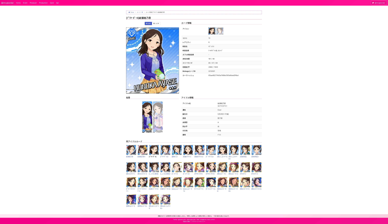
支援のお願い (187, 221)
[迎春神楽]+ (255, 156)
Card (52, 3)
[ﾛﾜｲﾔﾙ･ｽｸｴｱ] (198, 174)
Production (43, 3)
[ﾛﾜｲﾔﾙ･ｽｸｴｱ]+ (210, 174)
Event (25, 3)
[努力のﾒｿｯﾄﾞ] (130, 174)
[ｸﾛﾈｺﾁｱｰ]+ (254, 174)
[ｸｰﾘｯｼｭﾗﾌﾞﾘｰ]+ (211, 189)
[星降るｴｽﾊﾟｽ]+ (142, 206)
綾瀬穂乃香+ (142, 156)
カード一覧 (140, 12)
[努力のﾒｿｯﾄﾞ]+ (142, 174)
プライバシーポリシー (198, 221)
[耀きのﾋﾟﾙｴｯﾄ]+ (256, 189)
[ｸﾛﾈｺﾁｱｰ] (243, 174)
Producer (33, 3)
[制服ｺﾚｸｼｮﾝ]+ (198, 156)
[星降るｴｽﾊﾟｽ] (130, 206)
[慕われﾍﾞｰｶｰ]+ (233, 174)
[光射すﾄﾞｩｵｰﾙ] (153, 189)
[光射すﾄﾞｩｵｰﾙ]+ (165, 189)
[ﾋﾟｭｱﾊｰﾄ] (175, 174)
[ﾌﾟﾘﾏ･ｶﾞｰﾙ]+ (164, 156)
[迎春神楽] (243, 156)
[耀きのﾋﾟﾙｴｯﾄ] (244, 189)
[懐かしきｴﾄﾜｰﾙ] (222, 156)
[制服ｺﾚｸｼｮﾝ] (187, 156)
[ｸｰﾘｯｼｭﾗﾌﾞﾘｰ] (198, 189)
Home (18, 3)
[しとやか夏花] (153, 174)
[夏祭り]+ (175, 156)
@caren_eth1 (182, 219)
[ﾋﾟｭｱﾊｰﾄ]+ (186, 174)
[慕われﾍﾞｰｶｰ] (221, 174)
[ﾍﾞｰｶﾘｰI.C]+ (210, 156)
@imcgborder (7, 3)
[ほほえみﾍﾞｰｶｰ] (177, 189)
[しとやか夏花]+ (165, 174)
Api (57, 3)
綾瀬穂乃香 (129, 156)
